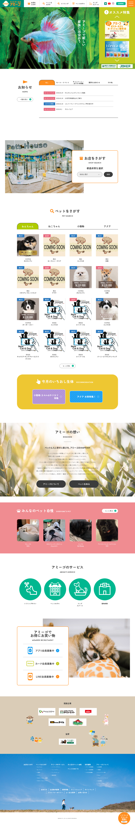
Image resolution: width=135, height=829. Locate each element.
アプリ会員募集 (89, 767)
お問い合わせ (82, 792)
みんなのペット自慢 (75, 764)
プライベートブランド (102, 778)
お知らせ (44, 789)
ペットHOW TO (73, 769)
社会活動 (99, 780)
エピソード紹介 (101, 783)
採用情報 (65, 789)
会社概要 (99, 767)
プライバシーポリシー (55, 792)
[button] (117, 16)
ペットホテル (55, 769)
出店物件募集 (54, 789)
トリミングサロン (56, 767)
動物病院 (54, 775)
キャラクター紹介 (101, 772)
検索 (108, 174)
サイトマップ (89, 789)
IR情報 (99, 769)
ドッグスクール (55, 772)
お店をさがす (28, 764)
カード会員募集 (89, 769)
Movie (98, 775)
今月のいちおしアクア (42, 780)
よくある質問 (70, 792)
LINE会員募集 (89, 772)
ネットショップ (76, 789)
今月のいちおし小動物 (42, 778)
